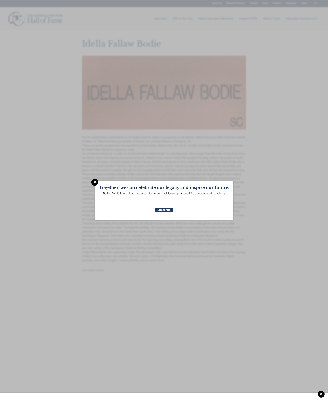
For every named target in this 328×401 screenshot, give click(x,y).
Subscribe (164, 210)
